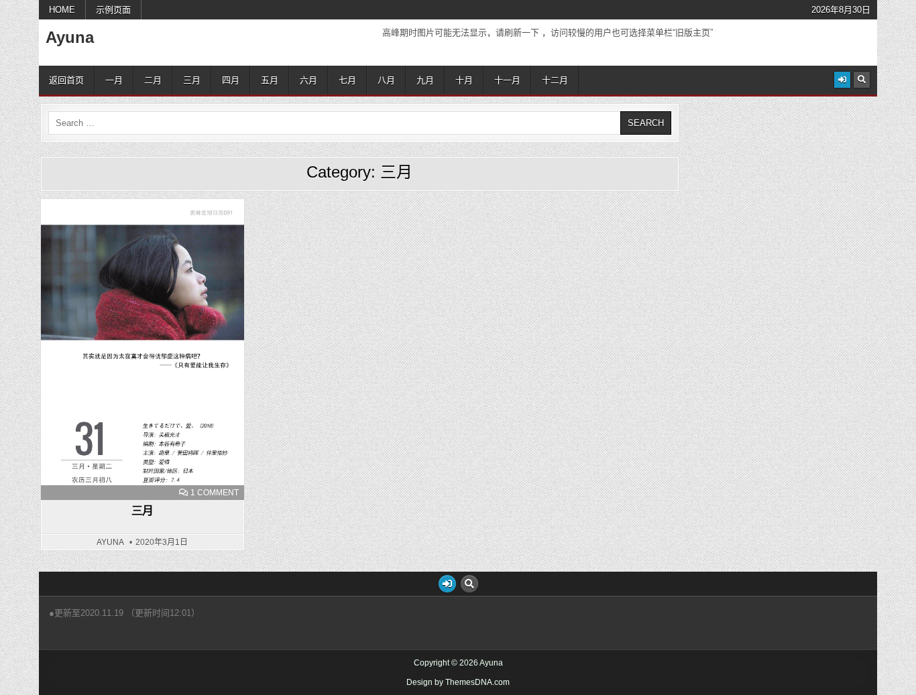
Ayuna (70, 37)
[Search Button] (862, 80)
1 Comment (214, 493)
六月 (308, 80)
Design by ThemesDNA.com (458, 682)
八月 (386, 80)
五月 (269, 80)
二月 (153, 80)
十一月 (507, 80)
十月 (464, 80)
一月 (114, 80)
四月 (230, 80)
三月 (192, 80)
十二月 (555, 80)
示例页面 (113, 10)
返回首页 (66, 80)
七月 (347, 80)
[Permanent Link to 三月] (142, 349)
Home (62, 10)
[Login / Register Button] (842, 80)
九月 (425, 80)
